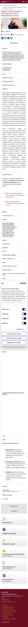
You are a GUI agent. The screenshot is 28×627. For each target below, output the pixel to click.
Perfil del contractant (8, 609)
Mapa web (5, 617)
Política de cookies (7, 615)
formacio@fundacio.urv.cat (8, 602)
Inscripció (14, 511)
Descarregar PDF (6, 34)
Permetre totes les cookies (14, 333)
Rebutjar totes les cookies (14, 342)
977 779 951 (5, 499)
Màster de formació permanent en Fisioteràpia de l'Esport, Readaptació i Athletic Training (15, 195)
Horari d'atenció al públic (9, 619)
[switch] (24, 314)
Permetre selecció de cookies (14, 338)
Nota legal (5, 605)
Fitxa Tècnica (14, 43)
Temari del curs (14, 506)
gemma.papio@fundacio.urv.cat (10, 491)
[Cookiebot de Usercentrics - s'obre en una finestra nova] (20, 283)
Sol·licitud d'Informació (18, 34)
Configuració (20, 329)
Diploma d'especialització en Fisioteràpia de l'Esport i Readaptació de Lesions (15, 203)
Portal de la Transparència (9, 611)
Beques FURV (9, 457)
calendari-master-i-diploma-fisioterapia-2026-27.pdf (13, 274)
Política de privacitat (8, 607)
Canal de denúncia (7, 613)
